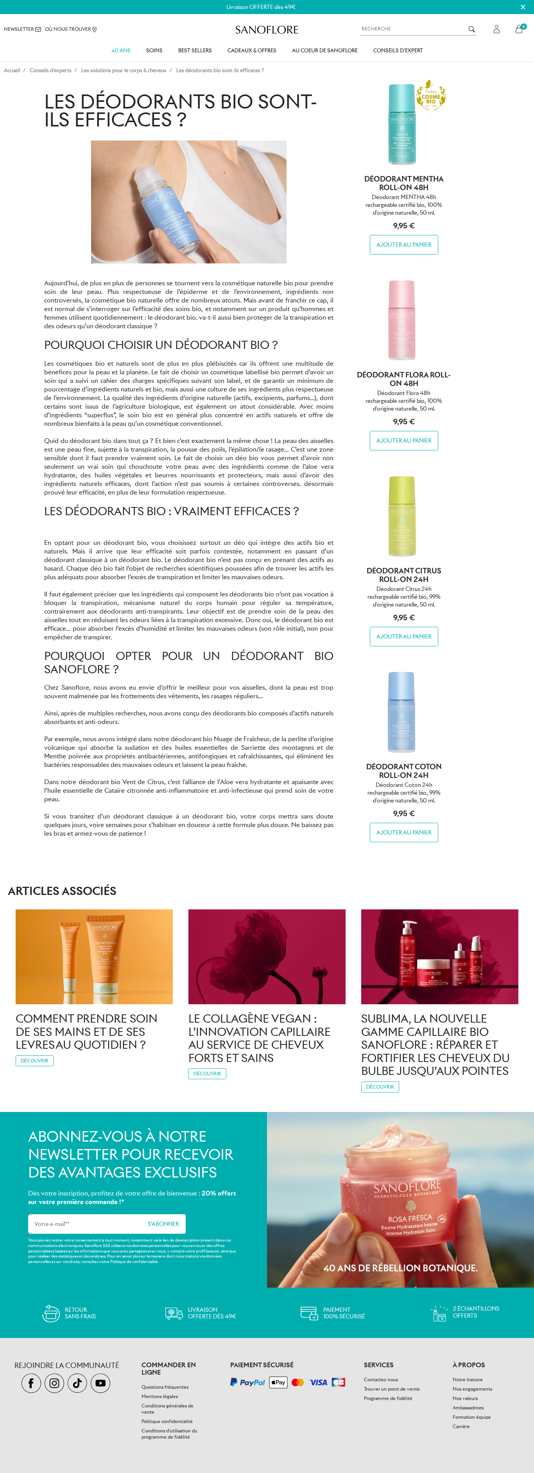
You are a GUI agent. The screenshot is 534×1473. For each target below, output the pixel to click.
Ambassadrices (468, 1408)
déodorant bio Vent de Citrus (121, 782)
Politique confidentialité (167, 1421)
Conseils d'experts (51, 70)
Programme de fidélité (388, 1398)
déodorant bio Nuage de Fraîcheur (220, 739)
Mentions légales (160, 1396)
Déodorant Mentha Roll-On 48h (404, 183)
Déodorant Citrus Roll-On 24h (404, 575)
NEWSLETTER (19, 29)
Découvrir (34, 1061)
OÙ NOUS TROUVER (68, 29)
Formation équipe (472, 1417)
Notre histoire (468, 1379)
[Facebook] (33, 1384)
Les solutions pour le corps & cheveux (124, 70)
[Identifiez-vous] (496, 29)
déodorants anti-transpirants (141, 611)
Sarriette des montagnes (277, 748)
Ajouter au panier (404, 244)
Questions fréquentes (165, 1387)
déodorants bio (235, 713)
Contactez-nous (381, 1379)
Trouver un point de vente (392, 1389)
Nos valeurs (465, 1398)
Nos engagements (472, 1389)
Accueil (12, 70)
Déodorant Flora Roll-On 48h (404, 379)
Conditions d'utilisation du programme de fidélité (169, 1434)
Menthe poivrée (67, 756)
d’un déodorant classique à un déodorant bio (166, 816)
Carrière (461, 1426)
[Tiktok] (79, 1384)
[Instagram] (56, 1384)
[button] (521, 29)
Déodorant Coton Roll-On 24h (404, 771)
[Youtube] (101, 1384)
